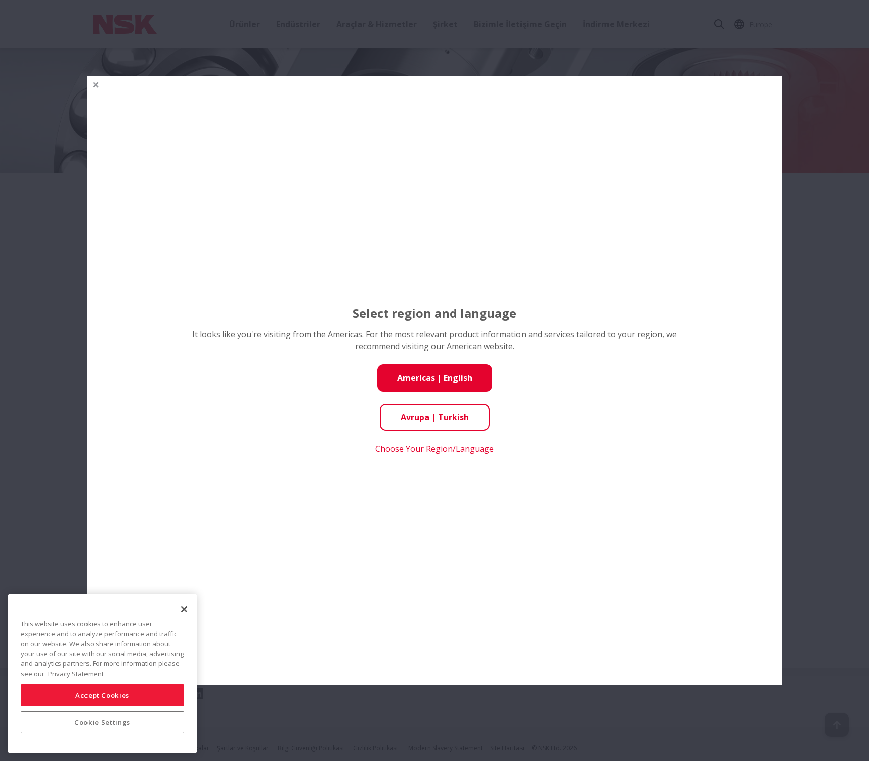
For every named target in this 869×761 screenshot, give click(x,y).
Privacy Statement (76, 673)
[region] (102, 673)
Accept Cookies (102, 694)
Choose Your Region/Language (434, 448)
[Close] (184, 609)
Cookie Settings (102, 721)
